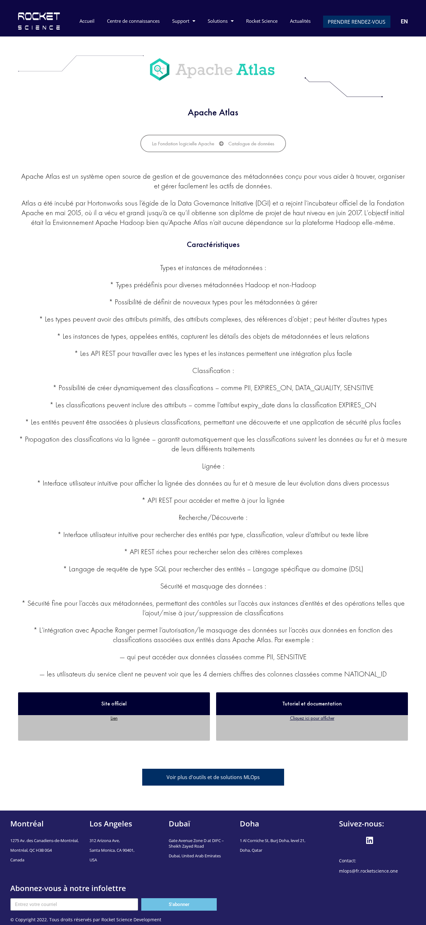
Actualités (300, 21)
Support (180, 21)
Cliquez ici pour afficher (312, 718)
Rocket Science (262, 21)
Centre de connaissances (133, 21)
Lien (114, 718)
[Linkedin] (369, 840)
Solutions (218, 21)
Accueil (87, 21)
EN (404, 21)
